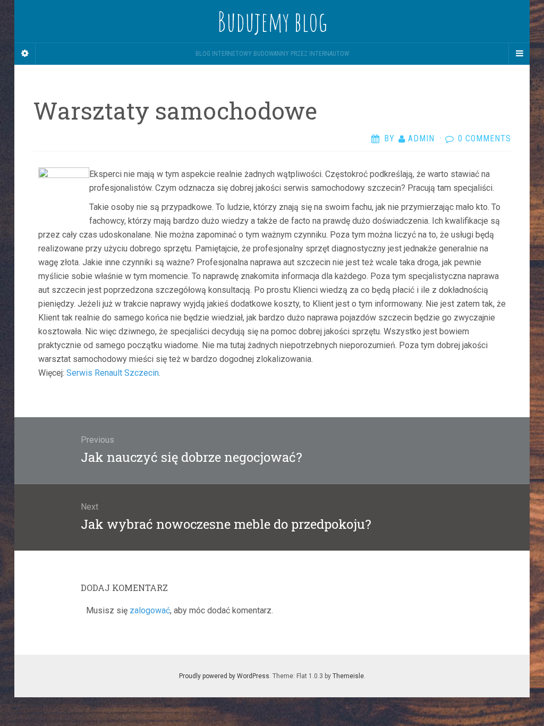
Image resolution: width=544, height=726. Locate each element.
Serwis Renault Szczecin (112, 373)
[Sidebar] (25, 53)
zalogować (150, 610)
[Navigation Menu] (519, 53)
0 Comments (484, 138)
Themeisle (348, 676)
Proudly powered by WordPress (224, 676)
